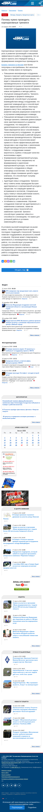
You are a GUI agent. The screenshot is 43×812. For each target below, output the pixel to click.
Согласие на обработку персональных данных (15, 779)
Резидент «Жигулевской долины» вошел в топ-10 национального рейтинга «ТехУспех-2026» (25, 722)
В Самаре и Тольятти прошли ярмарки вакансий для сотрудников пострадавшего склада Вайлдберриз (20, 541)
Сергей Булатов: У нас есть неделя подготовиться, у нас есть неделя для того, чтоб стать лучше (25, 672)
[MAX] (8, 261)
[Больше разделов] (32, 3)
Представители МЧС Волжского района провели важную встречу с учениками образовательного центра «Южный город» (23, 322)
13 (22, 440)
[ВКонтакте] (3, 261)
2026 (24, 430)
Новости (4, 10)
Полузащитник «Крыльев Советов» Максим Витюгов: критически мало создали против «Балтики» (25, 660)
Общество (24, 298)
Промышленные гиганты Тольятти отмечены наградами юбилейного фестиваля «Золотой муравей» (25, 709)
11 (10, 440)
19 (16, 442)
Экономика (12, 10)
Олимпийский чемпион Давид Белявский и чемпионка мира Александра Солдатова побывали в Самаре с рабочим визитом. (21, 402)
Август (19, 430)
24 (5, 445)
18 (10, 442)
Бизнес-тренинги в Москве (13, 65)
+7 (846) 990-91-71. (15, 767)
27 (22, 445)
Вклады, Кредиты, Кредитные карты (22, 15)
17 (5, 442)
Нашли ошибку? (6, 775)
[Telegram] (14, 261)
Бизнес (20, 10)
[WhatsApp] (11, 261)
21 (27, 442)
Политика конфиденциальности (11, 777)
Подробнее (32, 807)
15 (33, 440)
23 (38, 442)
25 (10, 445)
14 (27, 440)
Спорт (32, 367)
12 (16, 440)
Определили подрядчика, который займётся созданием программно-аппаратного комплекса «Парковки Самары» (20, 553)
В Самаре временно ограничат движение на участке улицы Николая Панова (21, 516)
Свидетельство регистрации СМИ (11, 762)
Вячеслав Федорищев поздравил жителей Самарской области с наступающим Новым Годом (21, 306)
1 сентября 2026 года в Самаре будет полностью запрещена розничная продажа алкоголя (21, 566)
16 (38, 440)
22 (33, 442)
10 (5, 440)
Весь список (36, 422)
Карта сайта (5, 772)
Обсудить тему (21, 270)
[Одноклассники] (5, 261)
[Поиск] (40, 3)
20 (22, 442)
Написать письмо (6, 770)
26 (16, 445)
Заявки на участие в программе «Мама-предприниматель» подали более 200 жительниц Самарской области (20, 529)
